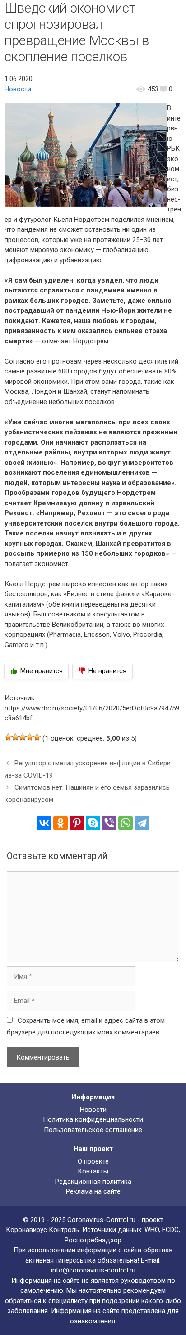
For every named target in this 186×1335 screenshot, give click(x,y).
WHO (151, 1230)
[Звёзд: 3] (22, 737)
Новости (18, 89)
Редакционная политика (93, 1182)
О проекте (93, 1161)
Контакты (93, 1171)
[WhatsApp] (125, 823)
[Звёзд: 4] (29, 737)
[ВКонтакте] (44, 823)
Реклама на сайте (93, 1191)
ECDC (170, 1230)
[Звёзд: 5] (37, 737)
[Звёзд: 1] (8, 737)
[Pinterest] (77, 823)
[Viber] (109, 823)
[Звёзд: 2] (15, 737)
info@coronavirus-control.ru (93, 1270)
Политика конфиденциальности (93, 1119)
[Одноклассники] (60, 823)
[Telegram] (142, 823)
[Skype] (93, 823)
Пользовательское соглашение (93, 1130)
